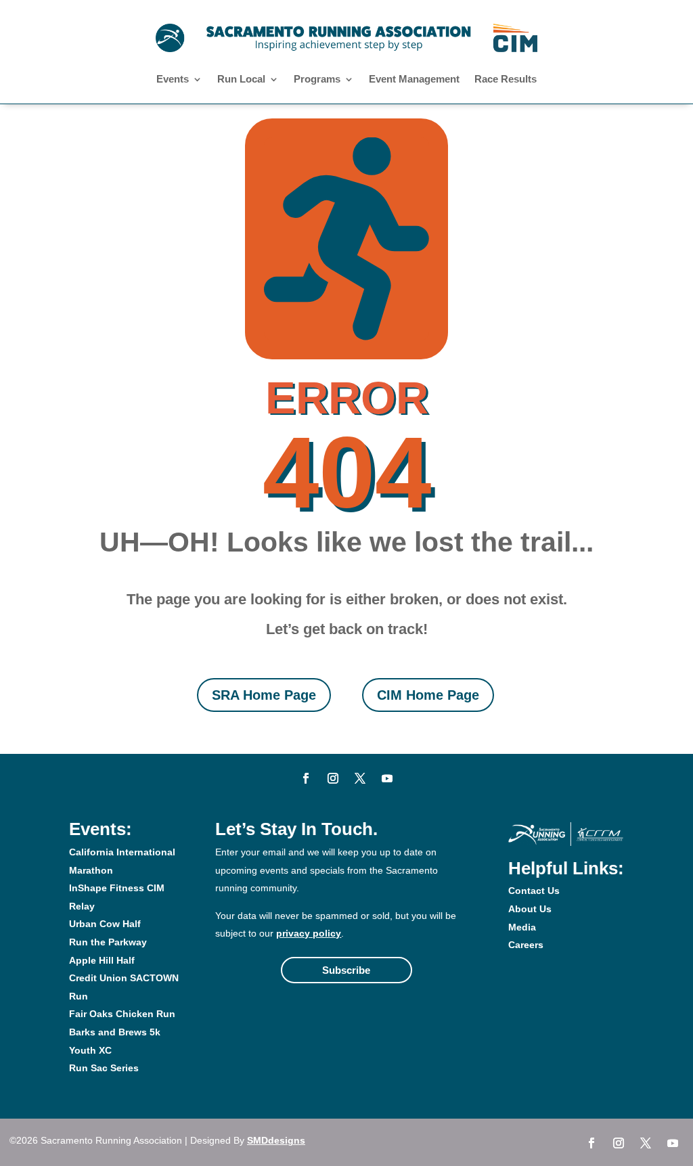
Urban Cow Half (105, 923)
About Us (530, 908)
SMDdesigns (276, 1140)
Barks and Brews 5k (114, 1032)
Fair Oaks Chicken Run (122, 1013)
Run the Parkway (108, 942)
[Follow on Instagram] (333, 778)
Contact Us (534, 890)
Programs (317, 79)
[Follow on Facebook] (306, 778)
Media (522, 927)
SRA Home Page (264, 695)
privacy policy (308, 933)
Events (172, 79)
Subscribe (346, 970)
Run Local (241, 79)
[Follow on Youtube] (387, 778)
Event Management (414, 79)
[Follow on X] (360, 778)
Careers (525, 944)
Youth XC (90, 1050)
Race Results (505, 79)
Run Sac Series (104, 1067)
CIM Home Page (428, 695)
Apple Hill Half (102, 960)
